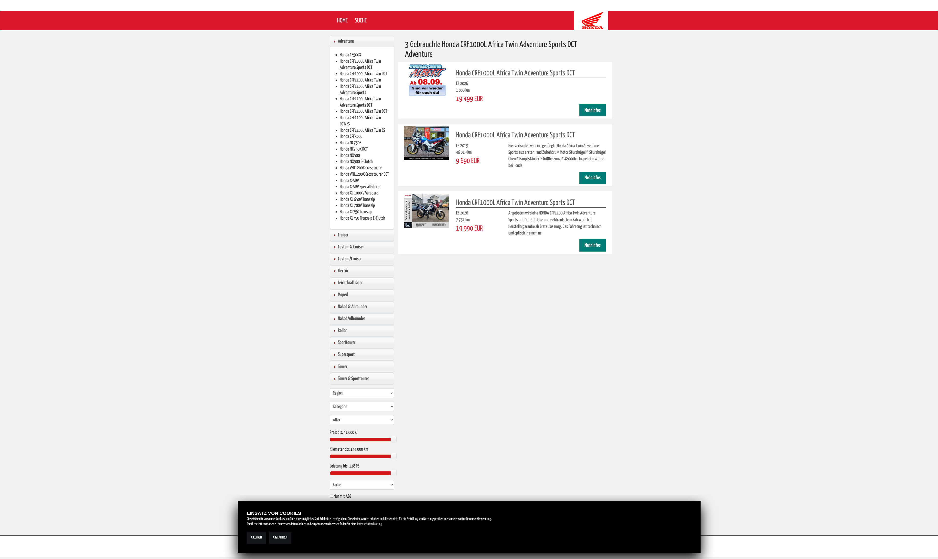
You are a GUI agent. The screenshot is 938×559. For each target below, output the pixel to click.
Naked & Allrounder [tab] (352, 306)
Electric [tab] (343, 270)
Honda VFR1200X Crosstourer (361, 168)
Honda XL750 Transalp (356, 212)
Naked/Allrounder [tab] (351, 318)
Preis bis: (336, 432)
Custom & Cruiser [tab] (351, 246)
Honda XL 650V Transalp (357, 199)
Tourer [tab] (342, 366)
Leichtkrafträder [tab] (350, 282)
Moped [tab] (343, 294)
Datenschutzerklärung (369, 524)
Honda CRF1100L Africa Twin (360, 80)
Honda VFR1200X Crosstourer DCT (364, 174)
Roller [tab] (342, 330)
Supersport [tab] (346, 354)
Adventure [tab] (346, 41)
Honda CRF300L (351, 136)
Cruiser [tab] (343, 235)
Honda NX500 (350, 155)
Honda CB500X (350, 55)
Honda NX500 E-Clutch (356, 161)
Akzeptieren (280, 537)
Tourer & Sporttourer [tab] (353, 378)
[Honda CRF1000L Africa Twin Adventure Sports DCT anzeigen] (426, 81)
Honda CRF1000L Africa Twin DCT (363, 73)
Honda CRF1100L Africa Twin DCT (363, 111)
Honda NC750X (351, 143)
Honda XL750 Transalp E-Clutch (362, 218)
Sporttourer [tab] (346, 342)
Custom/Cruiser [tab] (350, 258)
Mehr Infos (593, 110)
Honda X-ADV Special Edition (360, 186)
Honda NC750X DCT (354, 149)
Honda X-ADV (349, 180)
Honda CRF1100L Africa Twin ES (362, 130)
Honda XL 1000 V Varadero (359, 193)
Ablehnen (256, 537)
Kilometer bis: (340, 449)
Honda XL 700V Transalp (357, 205)
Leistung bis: (339, 466)
